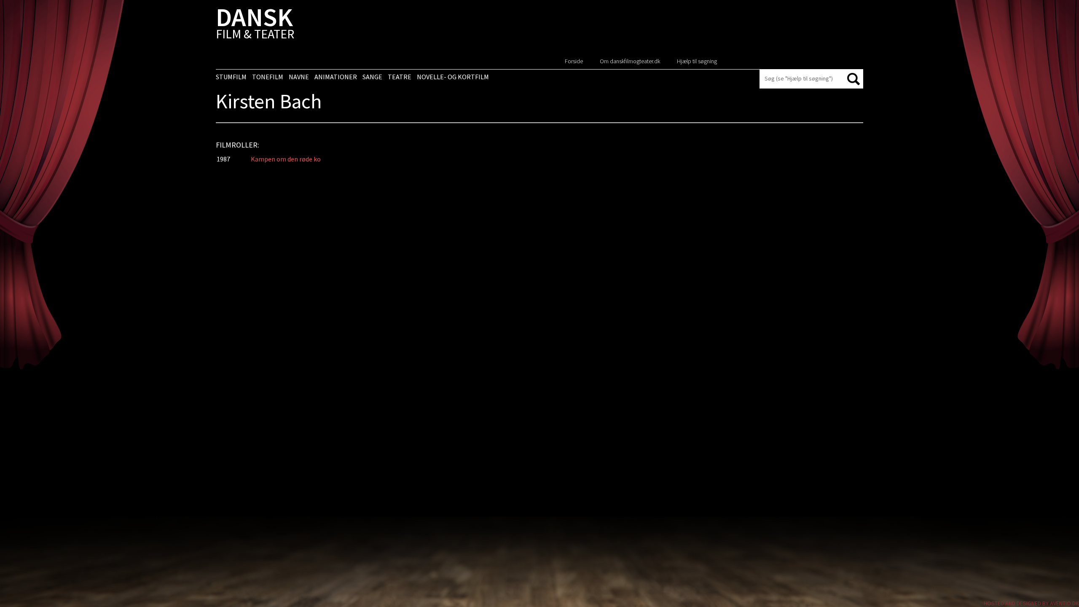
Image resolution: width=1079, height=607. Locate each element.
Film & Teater (255, 25)
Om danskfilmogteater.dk (630, 61)
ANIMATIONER (335, 77)
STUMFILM (231, 77)
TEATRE (399, 77)
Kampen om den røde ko (286, 159)
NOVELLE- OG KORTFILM (453, 77)
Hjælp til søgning (697, 61)
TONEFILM (267, 77)
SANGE (372, 77)
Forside (574, 61)
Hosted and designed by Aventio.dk (1031, 603)
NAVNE (299, 77)
